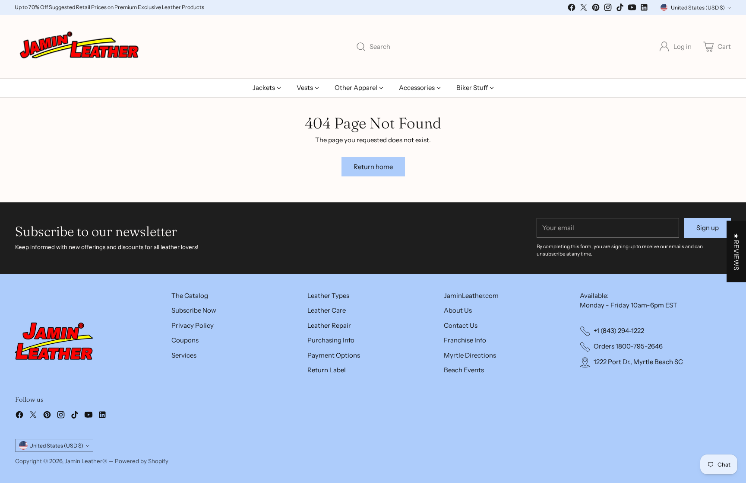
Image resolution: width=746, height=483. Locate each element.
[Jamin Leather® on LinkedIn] (644, 9)
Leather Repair (329, 325)
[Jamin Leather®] (80, 47)
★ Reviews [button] (736, 251)
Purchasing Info (330, 340)
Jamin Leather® (86, 460)
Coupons (185, 340)
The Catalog (189, 295)
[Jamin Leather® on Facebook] (571, 9)
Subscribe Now (193, 310)
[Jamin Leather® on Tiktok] (620, 9)
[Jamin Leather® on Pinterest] (595, 9)
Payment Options (333, 355)
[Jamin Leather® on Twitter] (583, 9)
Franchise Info (465, 340)
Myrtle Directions (470, 355)
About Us (458, 310)
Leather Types (328, 295)
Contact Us (460, 325)
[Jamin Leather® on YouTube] (632, 9)
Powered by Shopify (141, 460)
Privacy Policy (192, 325)
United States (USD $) (698, 7)
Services (183, 355)
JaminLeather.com (471, 295)
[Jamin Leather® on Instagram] (608, 9)
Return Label (326, 370)
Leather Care (326, 310)
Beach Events (464, 370)
